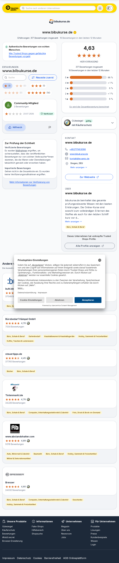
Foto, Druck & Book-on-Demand (86, 412)
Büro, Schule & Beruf (75, 227)
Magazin (65, 526)
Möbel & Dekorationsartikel (18, 458)
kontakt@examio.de (79, 158)
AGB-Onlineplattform (74, 558)
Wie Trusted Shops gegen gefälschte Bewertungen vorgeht (27, 55)
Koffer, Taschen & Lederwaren (20, 341)
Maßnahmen (21, 150)
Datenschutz (24, 558)
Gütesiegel (7, 526)
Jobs (63, 537)
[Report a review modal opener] (49, 127)
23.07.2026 (28, 114)
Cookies (37, 558)
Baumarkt (38, 454)
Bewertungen (8, 533)
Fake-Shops (38, 526)
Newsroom (66, 533)
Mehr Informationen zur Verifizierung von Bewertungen (30, 183)
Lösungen (95, 530)
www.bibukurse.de (79, 154)
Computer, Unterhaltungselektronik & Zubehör (48, 412)
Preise (94, 533)
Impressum (8, 558)
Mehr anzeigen (77, 167)
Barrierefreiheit (52, 558)
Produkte (95, 526)
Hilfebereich (38, 530)
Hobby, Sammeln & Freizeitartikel (93, 336)
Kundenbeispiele (99, 537)
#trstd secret (8, 537)
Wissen (94, 541)
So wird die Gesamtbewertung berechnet (89, 106)
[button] (100, 8)
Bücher (10, 371)
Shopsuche (37, 533)
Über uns (65, 530)
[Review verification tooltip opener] (75, 32)
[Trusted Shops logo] (12, 8)
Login (93, 544)
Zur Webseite (87, 177)
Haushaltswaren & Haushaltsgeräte (59, 336)
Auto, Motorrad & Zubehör (18, 454)
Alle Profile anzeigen (88, 245)
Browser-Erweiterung (12, 541)
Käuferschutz (8, 530)
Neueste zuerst (45, 77)
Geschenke (77, 500)
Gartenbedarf (34, 336)
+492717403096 (78, 149)
